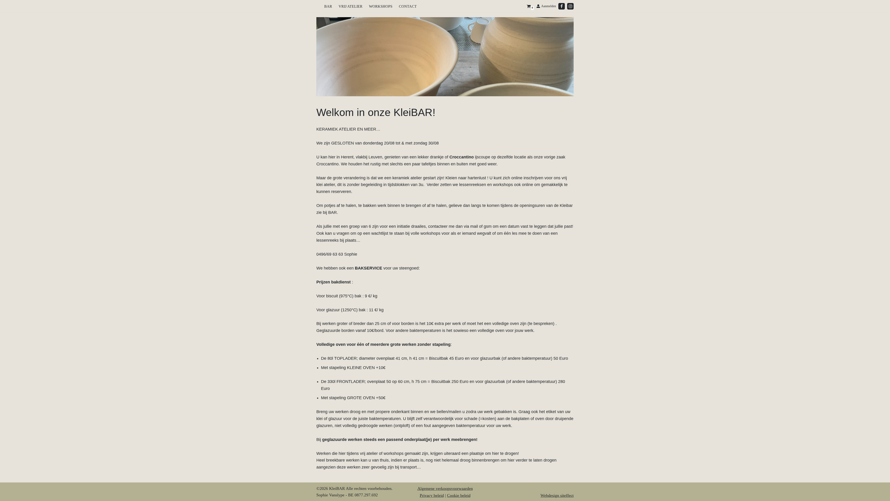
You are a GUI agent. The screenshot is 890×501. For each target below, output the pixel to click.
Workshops (380, 6)
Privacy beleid (432, 495)
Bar (328, 6)
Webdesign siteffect (557, 495)
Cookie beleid (458, 495)
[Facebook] (561, 6)
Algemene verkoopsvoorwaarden (445, 488)
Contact (408, 6)
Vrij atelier (350, 6)
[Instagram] (570, 6)
